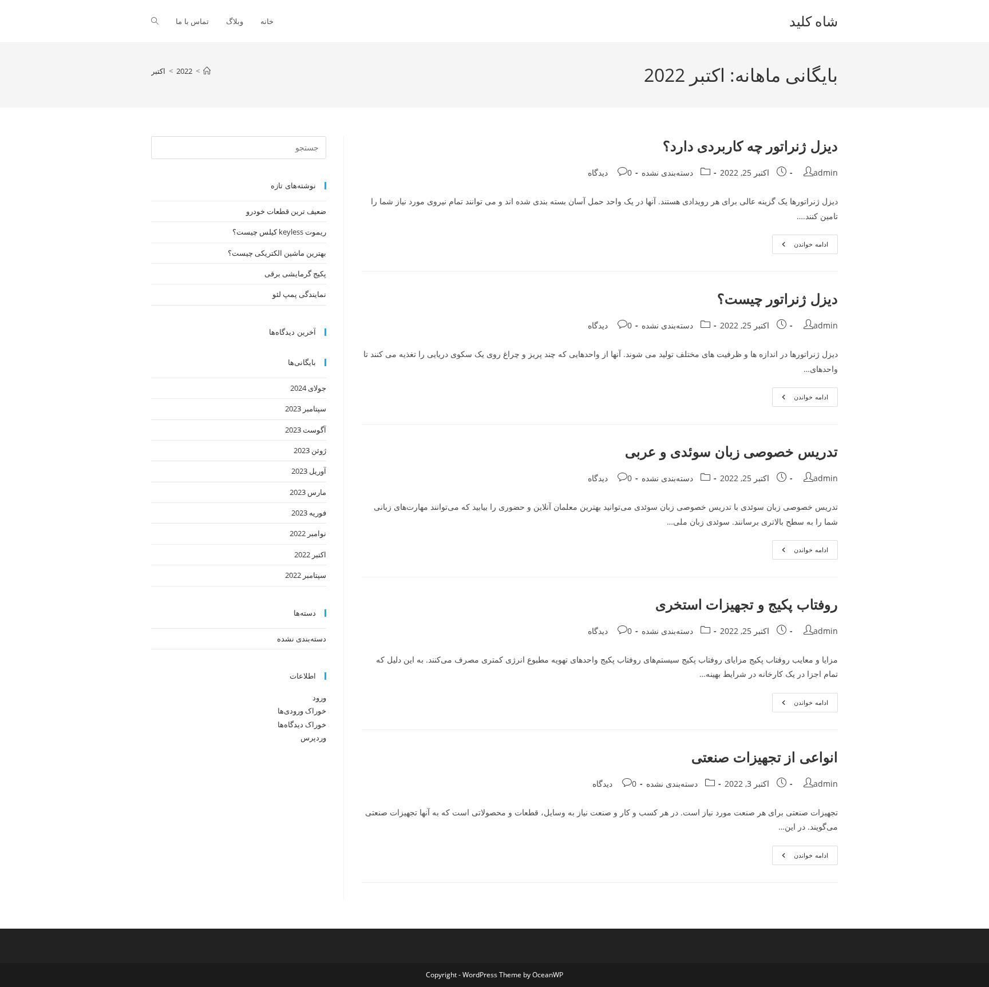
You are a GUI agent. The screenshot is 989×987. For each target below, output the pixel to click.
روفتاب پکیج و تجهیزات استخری (746, 603)
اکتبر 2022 (310, 554)
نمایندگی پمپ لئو (299, 294)
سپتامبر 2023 (305, 408)
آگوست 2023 (305, 430)
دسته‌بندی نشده (667, 172)
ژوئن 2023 (310, 450)
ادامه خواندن (800, 246)
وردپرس (313, 737)
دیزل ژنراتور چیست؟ (777, 298)
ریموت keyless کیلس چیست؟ (279, 232)
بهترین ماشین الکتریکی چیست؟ (277, 253)
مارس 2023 (308, 492)
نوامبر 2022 (308, 533)
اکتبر (158, 71)
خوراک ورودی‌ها (302, 710)
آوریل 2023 (308, 471)
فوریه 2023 (308, 513)
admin (825, 172)
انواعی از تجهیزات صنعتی (764, 756)
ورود (319, 697)
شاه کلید (813, 20)
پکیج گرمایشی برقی (295, 273)
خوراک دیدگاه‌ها (302, 724)
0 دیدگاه (610, 172)
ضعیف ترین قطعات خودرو (286, 211)
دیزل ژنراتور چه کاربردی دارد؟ (750, 145)
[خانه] (207, 71)
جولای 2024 (308, 388)
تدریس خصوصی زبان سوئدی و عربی (731, 451)
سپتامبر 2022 (305, 575)
